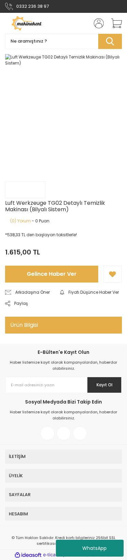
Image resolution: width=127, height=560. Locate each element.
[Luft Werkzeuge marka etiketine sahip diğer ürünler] (25, 189)
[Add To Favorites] (112, 274)
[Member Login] (96, 23)
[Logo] (33, 23)
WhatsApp (94, 548)
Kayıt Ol (104, 385)
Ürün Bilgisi (24, 325)
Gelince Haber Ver (52, 274)
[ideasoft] (28, 555)
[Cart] (114, 23)
